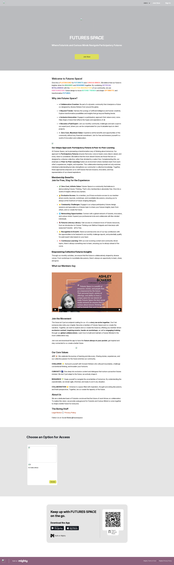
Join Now (156, 3)
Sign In (168, 3)
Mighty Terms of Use (150, 561)
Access (53, 482)
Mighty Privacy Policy (165, 561)
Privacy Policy (70, 413)
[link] (42, 464)
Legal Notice (57, 413)
